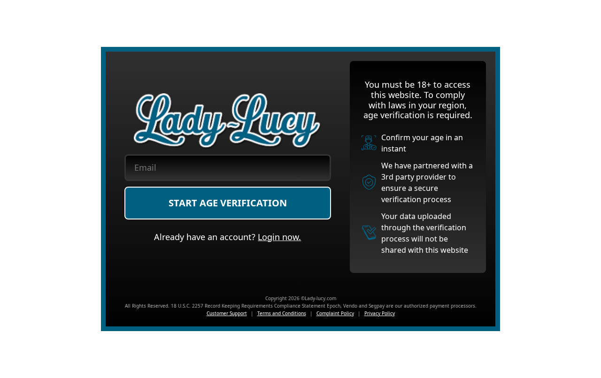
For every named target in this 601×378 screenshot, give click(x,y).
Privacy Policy (379, 313)
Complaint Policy (335, 313)
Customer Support (227, 313)
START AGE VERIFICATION (228, 203)
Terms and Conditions (281, 313)
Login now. (279, 236)
